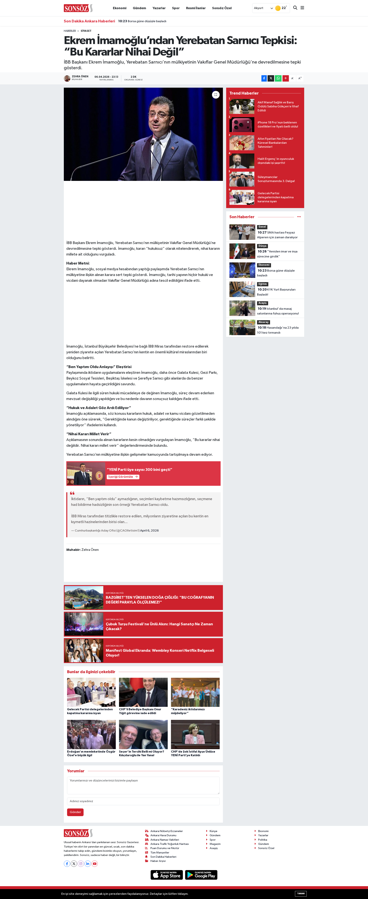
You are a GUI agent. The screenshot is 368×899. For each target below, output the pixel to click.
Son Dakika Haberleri (163, 856)
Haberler (70, 31)
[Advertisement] (143, 210)
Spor (176, 8)
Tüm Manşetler (159, 852)
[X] (74, 864)
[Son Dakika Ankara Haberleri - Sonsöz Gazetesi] (78, 8)
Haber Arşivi (158, 861)
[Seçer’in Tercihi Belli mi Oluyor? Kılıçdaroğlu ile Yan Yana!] (143, 734)
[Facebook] (67, 864)
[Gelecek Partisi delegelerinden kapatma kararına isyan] (91, 692)
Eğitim (263, 284)
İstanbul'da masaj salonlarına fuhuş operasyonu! (278, 311)
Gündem (139, 8)
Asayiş (263, 303)
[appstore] (167, 874)
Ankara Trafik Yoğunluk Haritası (169, 844)
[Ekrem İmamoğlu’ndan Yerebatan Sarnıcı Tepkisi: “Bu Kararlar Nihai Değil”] (143, 134)
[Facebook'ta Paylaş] (264, 78)
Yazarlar (159, 8)
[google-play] (201, 874)
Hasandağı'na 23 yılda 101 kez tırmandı (278, 330)
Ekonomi (119, 8)
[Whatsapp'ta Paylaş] (278, 78)
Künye (213, 831)
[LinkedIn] (88, 864)
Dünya (262, 246)
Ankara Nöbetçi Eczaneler (166, 831)
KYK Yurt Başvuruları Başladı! (143, 25)
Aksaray (264, 322)
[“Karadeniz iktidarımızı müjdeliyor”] (195, 692)
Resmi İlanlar (196, 8)
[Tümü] (299, 217)
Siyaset (86, 31)
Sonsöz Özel (222, 8)
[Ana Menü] (300, 8)
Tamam (301, 893)
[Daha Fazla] (286, 78)
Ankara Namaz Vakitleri (164, 839)
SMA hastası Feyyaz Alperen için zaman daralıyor (277, 235)
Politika (262, 839)
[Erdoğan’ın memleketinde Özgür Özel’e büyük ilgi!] (91, 734)
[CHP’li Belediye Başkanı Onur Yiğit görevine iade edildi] (143, 692)
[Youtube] (94, 864)
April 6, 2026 (149, 530)
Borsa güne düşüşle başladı (276, 273)
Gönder (75, 812)
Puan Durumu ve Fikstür (164, 848)
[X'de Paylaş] (271, 78)
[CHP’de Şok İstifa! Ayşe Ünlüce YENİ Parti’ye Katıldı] (195, 734)
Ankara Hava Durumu (163, 835)
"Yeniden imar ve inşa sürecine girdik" (277, 254)
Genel (262, 227)
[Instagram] (81, 864)
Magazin (215, 844)
